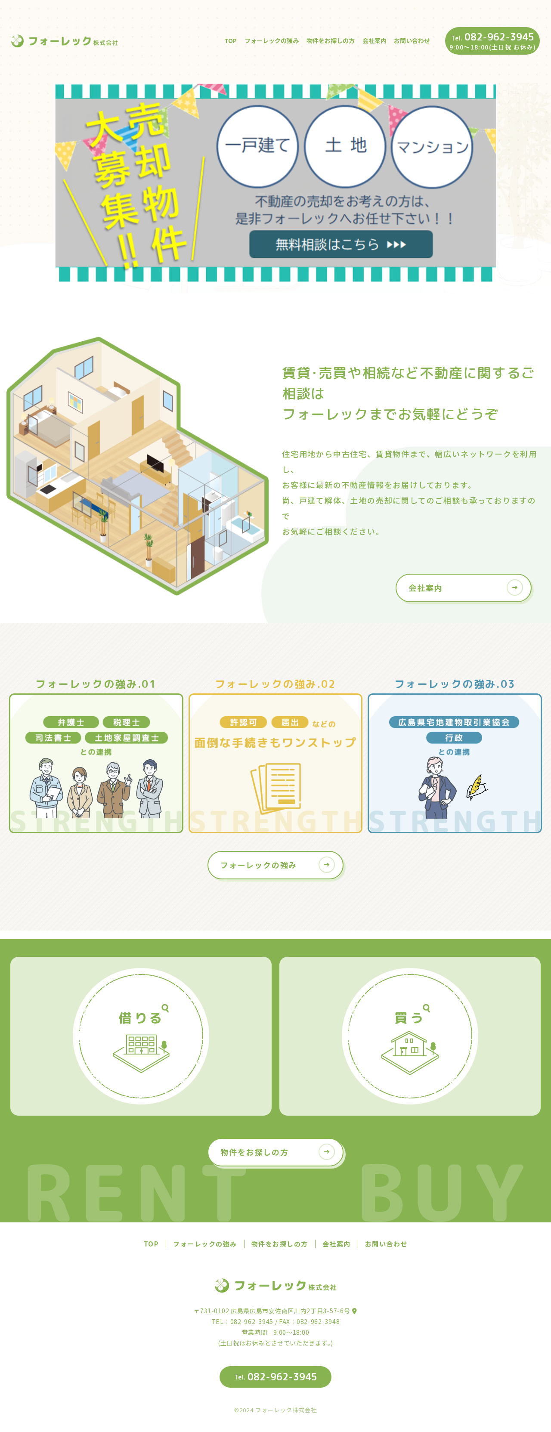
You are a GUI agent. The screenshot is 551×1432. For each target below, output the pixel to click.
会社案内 (374, 40)
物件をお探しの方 (330, 40)
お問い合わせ (412, 40)
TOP (230, 40)
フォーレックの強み (272, 40)
